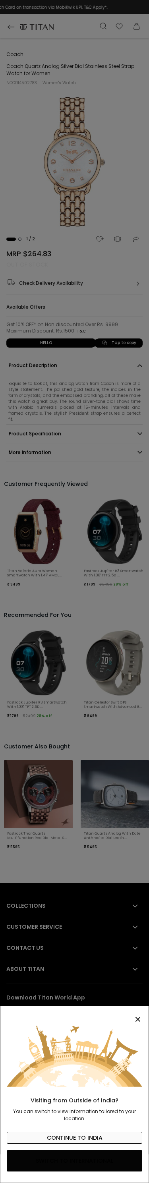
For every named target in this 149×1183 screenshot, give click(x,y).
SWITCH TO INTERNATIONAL (74, 1161)
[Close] (74, 1015)
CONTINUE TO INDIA (75, 1138)
